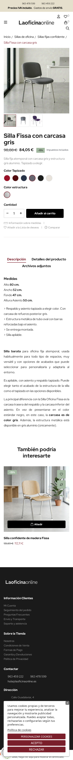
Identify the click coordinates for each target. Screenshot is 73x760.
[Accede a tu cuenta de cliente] (58, 17)
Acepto (36, 743)
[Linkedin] (14, 588)
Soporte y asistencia (15, 623)
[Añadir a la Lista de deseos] (61, 474)
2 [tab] (36, 552)
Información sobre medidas (25, 223)
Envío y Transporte (14, 619)
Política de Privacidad (16, 659)
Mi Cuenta (10, 605)
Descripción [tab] (16, 259)
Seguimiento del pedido (17, 610)
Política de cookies (19, 730)
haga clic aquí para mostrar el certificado (41, 757)
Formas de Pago (13, 650)
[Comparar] (61, 484)
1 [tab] (33, 552)
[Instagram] (7, 588)
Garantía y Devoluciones (18, 654)
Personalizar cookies (36, 736)
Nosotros (9, 641)
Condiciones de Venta (16, 645)
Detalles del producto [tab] (49, 259)
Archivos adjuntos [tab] (36, 266)
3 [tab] (40, 552)
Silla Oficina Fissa (52, 399)
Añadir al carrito (44, 213)
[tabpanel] (36, 506)
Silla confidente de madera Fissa (26, 538)
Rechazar (36, 749)
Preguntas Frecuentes (17, 614)
